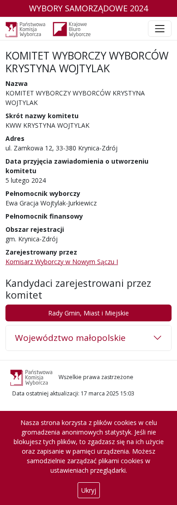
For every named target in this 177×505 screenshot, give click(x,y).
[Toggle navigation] (160, 28)
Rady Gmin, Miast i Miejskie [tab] (88, 313)
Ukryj (88, 490)
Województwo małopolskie (70, 338)
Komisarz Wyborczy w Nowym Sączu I (61, 261)
